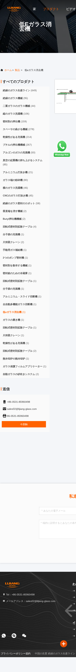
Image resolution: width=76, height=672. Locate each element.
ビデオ (71, 9)
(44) (19, 105)
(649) (20, 90)
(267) (17, 144)
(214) (17, 137)
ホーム (8, 70)
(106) (16, 113)
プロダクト (51, 9)
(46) (15, 187)
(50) (19, 152)
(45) (18, 195)
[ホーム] (14, 8)
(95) (15, 98)
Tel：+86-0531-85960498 (20, 594)
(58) (21, 203)
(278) (18, 129)
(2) (15, 211)
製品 (17, 70)
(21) (18, 172)
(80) (15, 180)
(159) (15, 121)
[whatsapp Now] (62, 156)
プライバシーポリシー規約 (16, 653)
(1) (13, 234)
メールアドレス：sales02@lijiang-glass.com (30, 601)
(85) (22, 162)
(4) (19, 226)
